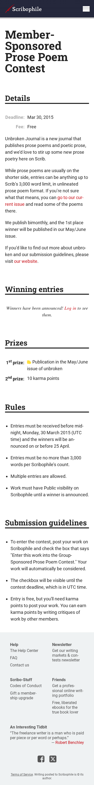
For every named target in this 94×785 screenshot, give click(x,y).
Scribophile (23, 8)
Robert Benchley (69, 742)
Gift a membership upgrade (23, 695)
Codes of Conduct (26, 685)
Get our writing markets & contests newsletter (66, 655)
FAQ (13, 657)
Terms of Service (22, 774)
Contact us (19, 665)
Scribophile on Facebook (41, 759)
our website (25, 261)
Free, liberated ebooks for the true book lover (65, 707)
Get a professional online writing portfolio (67, 690)
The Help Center (24, 650)
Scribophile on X (52, 759)
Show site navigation (86, 8)
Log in (70, 308)
